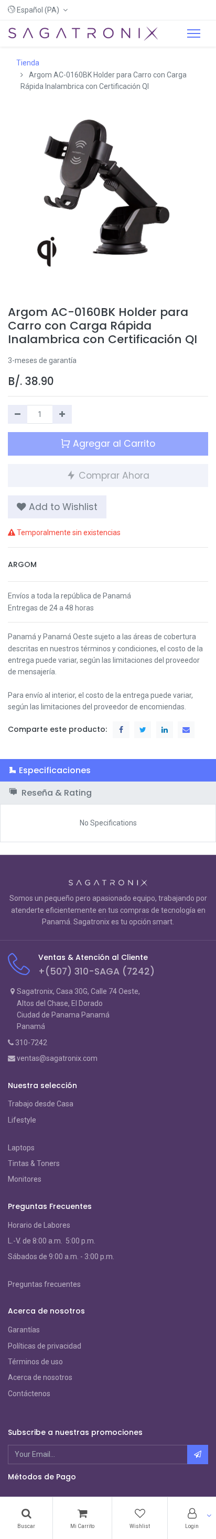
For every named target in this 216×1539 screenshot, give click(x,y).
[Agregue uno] (62, 414)
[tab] (108, 770)
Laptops (21, 1148)
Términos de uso (35, 1361)
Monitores (24, 1179)
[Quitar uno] (17, 414)
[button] (38, 10)
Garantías (24, 1330)
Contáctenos (29, 1393)
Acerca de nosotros (40, 1377)
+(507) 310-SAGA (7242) (96, 971)
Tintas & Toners (34, 1163)
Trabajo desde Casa (40, 1104)
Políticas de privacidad (44, 1346)
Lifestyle (22, 1120)
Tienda (27, 63)
